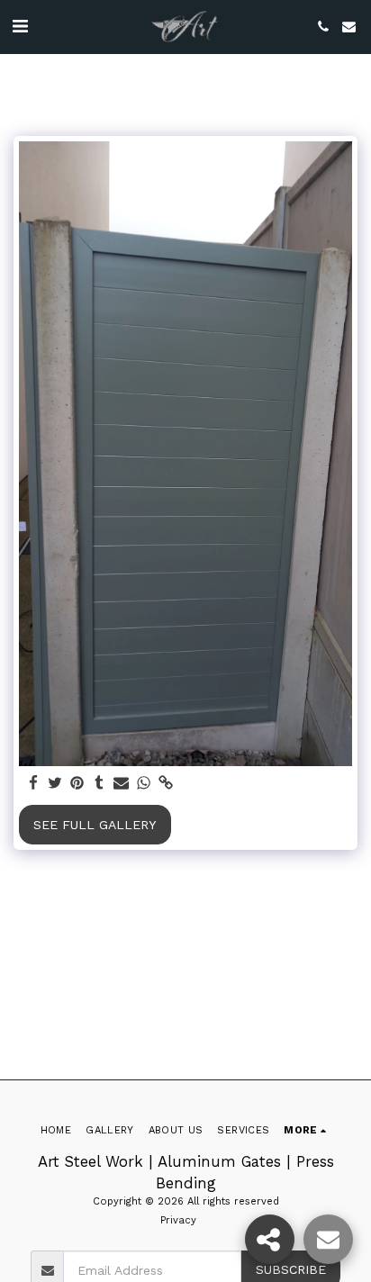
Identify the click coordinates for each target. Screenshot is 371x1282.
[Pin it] (77, 783)
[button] (20, 26)
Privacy (178, 1220)
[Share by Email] (121, 783)
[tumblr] (100, 783)
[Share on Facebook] (33, 783)
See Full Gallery (94, 824)
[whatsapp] (144, 783)
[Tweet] (56, 783)
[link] (166, 783)
